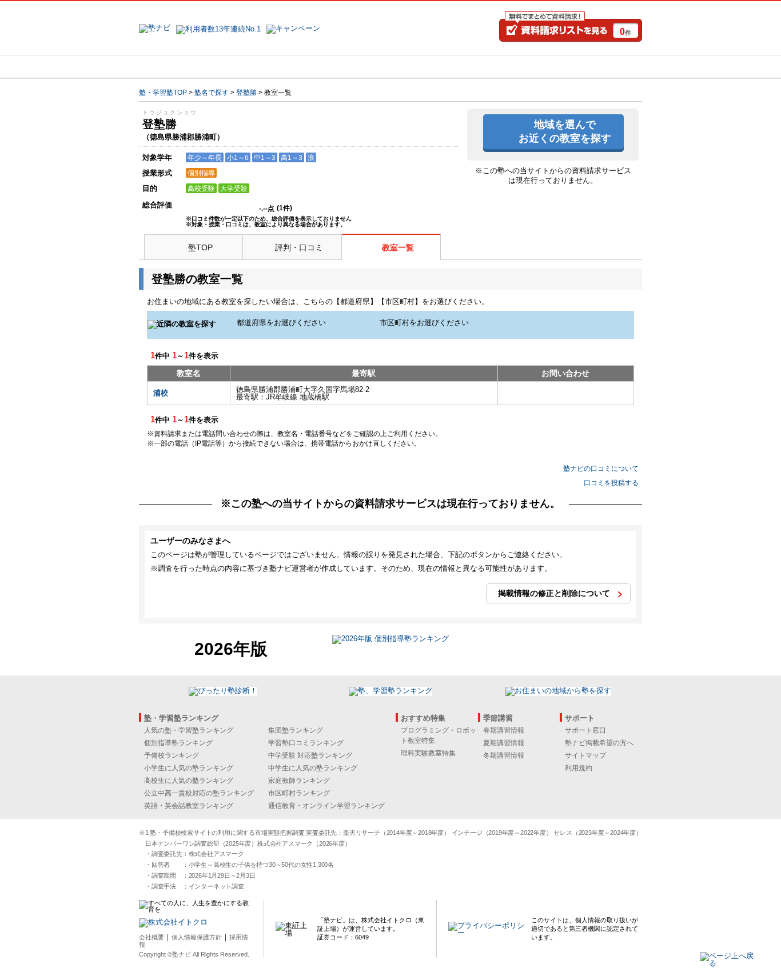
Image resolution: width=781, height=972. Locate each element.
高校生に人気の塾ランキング (188, 781)
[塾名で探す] (264, 67)
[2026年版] (390, 640)
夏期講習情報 (503, 743)
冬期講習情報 (503, 755)
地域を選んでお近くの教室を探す (565, 131)
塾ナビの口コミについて (601, 469)
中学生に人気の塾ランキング (312, 768)
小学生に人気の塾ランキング (188, 768)
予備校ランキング (171, 755)
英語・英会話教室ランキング (188, 806)
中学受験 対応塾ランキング (310, 755)
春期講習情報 (503, 730)
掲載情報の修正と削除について (554, 593)
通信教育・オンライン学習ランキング (326, 806)
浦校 (160, 393)
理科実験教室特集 (428, 753)
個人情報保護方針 (197, 937)
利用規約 (578, 768)
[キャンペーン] (598, 67)
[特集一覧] (514, 67)
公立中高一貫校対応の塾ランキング (199, 793)
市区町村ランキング (299, 793)
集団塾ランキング (295, 730)
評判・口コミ (299, 247)
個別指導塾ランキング (178, 743)
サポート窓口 (585, 730)
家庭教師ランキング (299, 781)
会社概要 (151, 937)
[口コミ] (431, 67)
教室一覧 (398, 247)
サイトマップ (585, 755)
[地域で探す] (180, 67)
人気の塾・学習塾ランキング (188, 730)
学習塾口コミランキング (306, 743)
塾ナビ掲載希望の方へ (599, 743)
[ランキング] (347, 67)
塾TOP (200, 247)
